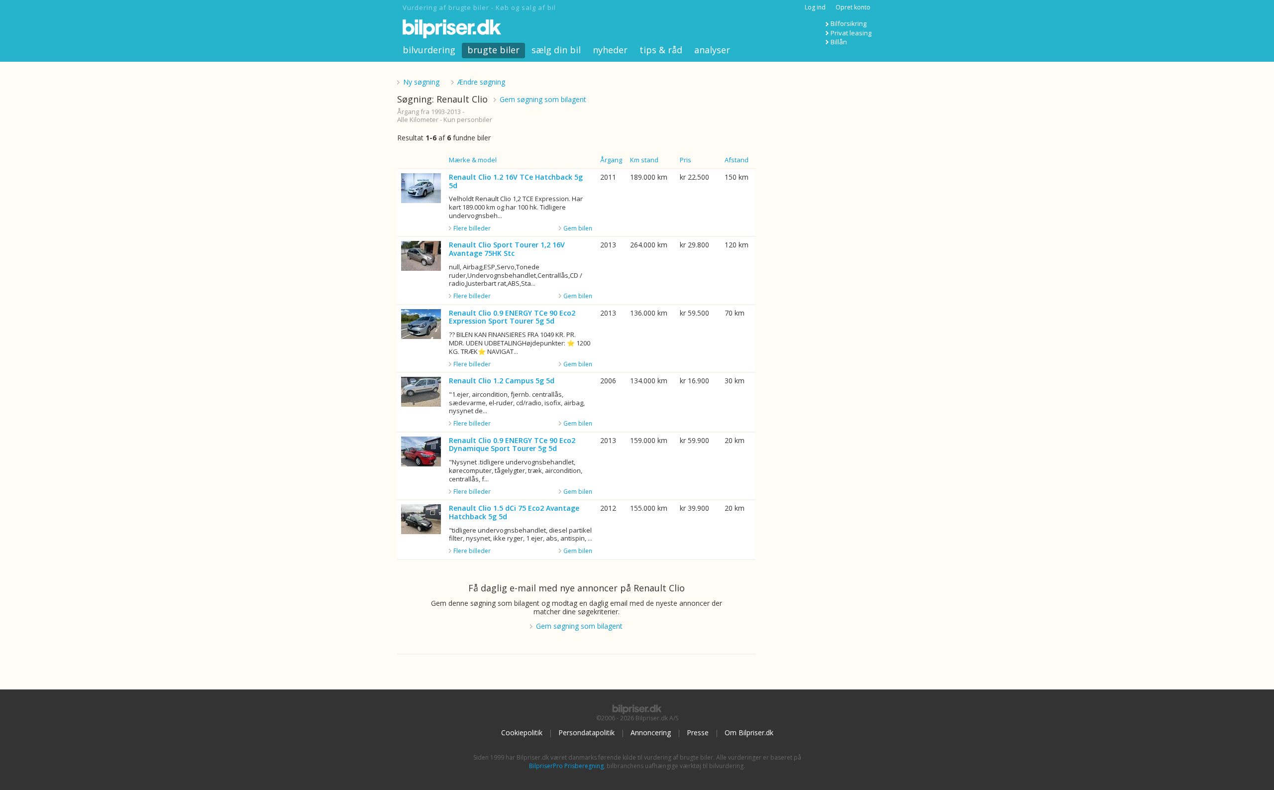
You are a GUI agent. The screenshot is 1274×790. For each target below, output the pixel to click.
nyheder (610, 50)
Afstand (736, 159)
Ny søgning (421, 82)
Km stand (644, 159)
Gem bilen (577, 228)
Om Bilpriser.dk (749, 732)
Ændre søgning (481, 82)
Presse (698, 732)
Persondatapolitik (586, 732)
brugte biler (493, 50)
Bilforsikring (848, 23)
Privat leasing (851, 32)
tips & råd (660, 50)
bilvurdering (429, 50)
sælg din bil (556, 50)
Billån (839, 41)
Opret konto (853, 7)
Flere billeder (472, 228)
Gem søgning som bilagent (543, 99)
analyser (712, 50)
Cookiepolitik (521, 732)
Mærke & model (473, 159)
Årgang (611, 159)
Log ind (815, 7)
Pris (685, 159)
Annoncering (651, 732)
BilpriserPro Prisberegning (566, 766)
